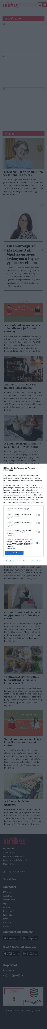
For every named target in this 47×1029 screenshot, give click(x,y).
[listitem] (23, 509)
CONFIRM (14, 553)
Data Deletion (11, 561)
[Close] (42, 468)
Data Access (23, 561)
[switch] (38, 515)
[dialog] (23, 514)
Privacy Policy (36, 561)
